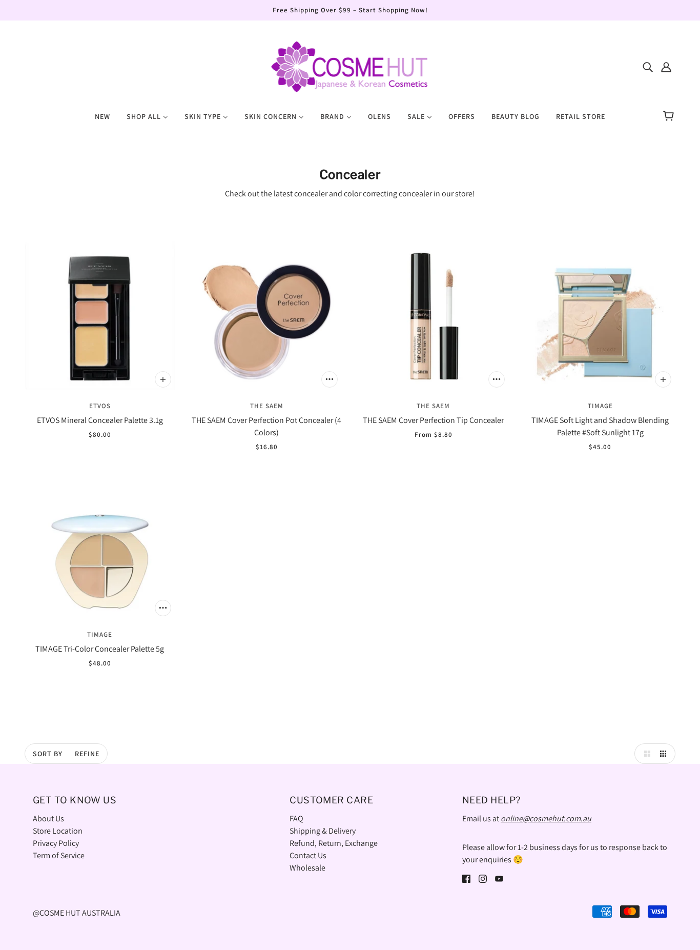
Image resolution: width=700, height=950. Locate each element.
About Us (48, 818)
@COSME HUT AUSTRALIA (76, 912)
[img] (648, 66)
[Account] (666, 66)
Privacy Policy (56, 843)
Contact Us (308, 855)
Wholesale (307, 867)
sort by (48, 753)
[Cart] (670, 116)
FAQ (296, 818)
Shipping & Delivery (323, 830)
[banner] (349, 65)
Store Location (58, 830)
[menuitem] (102, 116)
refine (87, 753)
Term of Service (59, 855)
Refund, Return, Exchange (334, 843)
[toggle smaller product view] (665, 753)
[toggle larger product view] (644, 753)
